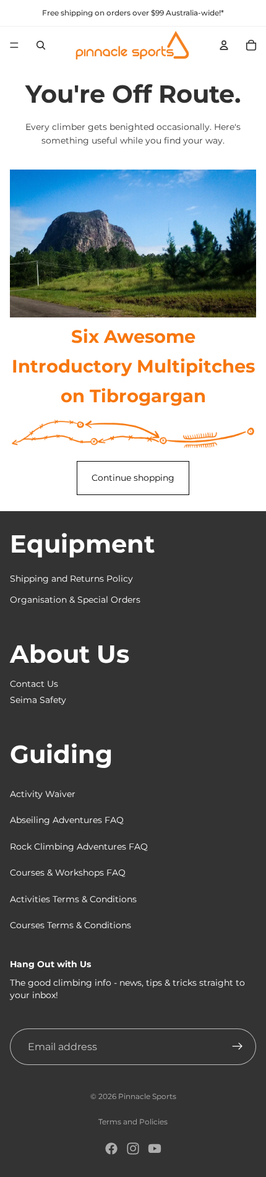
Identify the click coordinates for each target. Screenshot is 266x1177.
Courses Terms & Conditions (70, 925)
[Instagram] (133, 1148)
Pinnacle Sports (147, 1096)
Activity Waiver (42, 794)
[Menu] (14, 45)
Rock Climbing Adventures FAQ (79, 846)
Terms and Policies (133, 1121)
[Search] (40, 45)
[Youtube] (154, 1148)
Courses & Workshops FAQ (68, 872)
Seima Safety (38, 699)
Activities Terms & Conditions (73, 899)
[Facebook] (111, 1148)
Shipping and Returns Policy (71, 578)
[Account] (224, 45)
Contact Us (34, 683)
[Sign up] (238, 1047)
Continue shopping (133, 477)
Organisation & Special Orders (75, 599)
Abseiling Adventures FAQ (67, 820)
